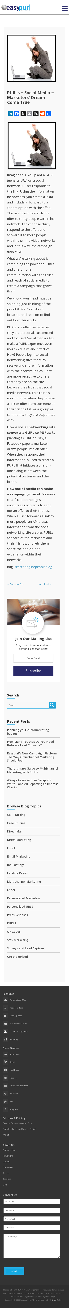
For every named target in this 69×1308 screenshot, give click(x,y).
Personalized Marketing (23, 898)
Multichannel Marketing (24, 881)
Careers (6, 1161)
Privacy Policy (56, 1300)
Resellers (7, 1179)
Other (11, 890)
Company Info (9, 1150)
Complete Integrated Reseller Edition (19, 1129)
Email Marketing (18, 856)
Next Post (45, 584)
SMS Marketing (17, 940)
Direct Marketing (19, 840)
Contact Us (8, 1167)
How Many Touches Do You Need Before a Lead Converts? (30, 743)
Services (6, 1173)
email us (36, 1290)
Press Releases (17, 915)
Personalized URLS (20, 906)
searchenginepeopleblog (33, 567)
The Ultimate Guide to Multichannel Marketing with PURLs (32, 770)
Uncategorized (17, 957)
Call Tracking (16, 815)
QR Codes (14, 932)
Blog (5, 1184)
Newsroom (8, 1155)
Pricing (6, 1134)
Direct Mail (14, 831)
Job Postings (15, 865)
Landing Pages (17, 873)
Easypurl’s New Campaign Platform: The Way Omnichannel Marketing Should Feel (32, 756)
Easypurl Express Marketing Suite (17, 1123)
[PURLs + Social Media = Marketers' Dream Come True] (31, 81)
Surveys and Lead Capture (25, 948)
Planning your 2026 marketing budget (28, 731)
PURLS (11, 923)
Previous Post (15, 584)
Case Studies (16, 823)
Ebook (11, 848)
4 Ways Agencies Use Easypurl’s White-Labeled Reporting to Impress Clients (32, 783)
